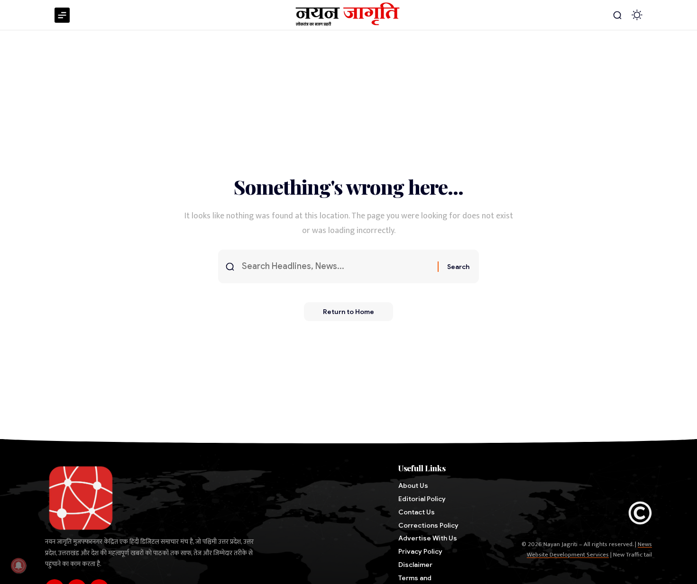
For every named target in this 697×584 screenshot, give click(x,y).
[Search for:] (336, 266)
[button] (617, 15)
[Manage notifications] (18, 565)
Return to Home (348, 311)
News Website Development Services (589, 549)
